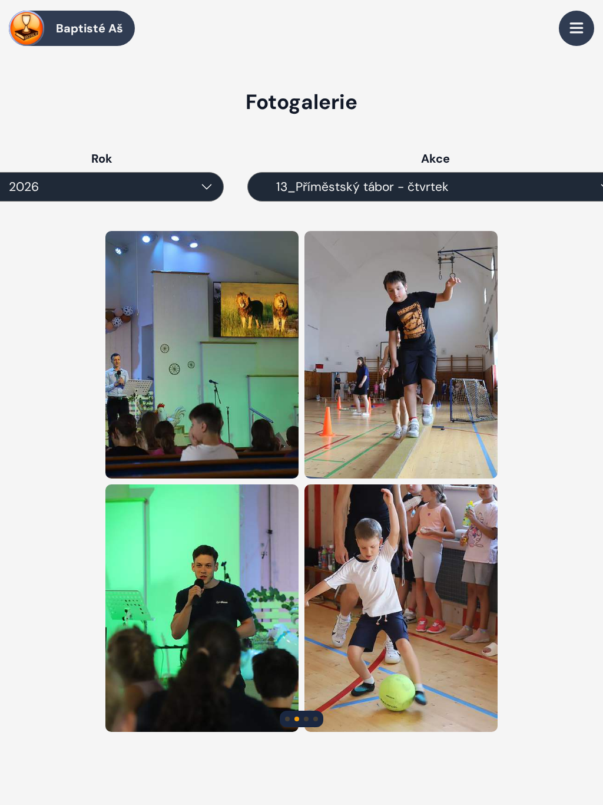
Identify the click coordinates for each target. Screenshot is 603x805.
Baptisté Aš (89, 28)
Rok (101, 158)
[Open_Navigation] (576, 28)
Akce (435, 158)
